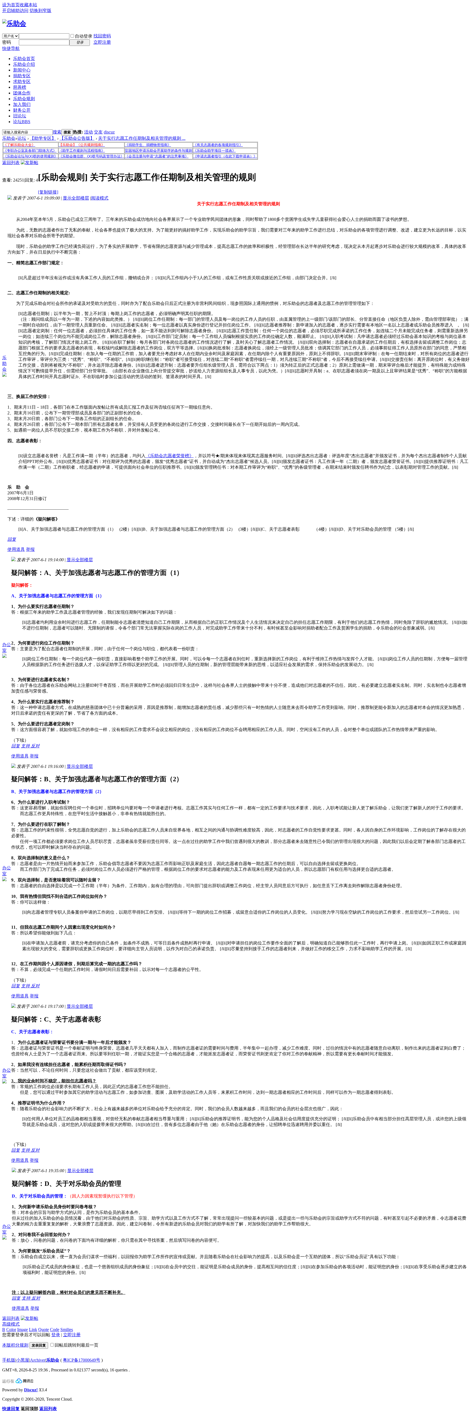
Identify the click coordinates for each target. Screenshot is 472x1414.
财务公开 (22, 110)
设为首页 (11, 4)
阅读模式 (99, 198)
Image (22, 1329)
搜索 (57, 132)
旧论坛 (19, 116)
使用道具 (16, 549)
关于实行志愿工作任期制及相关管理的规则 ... (141, 138)
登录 (55, 1334)
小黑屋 (22, 1360)
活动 (88, 132)
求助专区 (22, 81)
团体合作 (22, 93)
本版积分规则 (15, 1345)
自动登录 (83, 36)
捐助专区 (22, 75)
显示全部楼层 (76, 198)
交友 (98, 132)
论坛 (21, 121)
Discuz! (31, 1390)
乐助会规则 (24, 98)
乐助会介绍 (24, 64)
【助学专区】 (43, 138)
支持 (26, 746)
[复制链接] (48, 192)
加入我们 (22, 104)
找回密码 (102, 36)
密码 (6, 42)
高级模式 (11, 1324)
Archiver (37, 1360)
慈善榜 (19, 87)
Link (33, 1329)
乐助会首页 (24, 58)
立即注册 (102, 42)
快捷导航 (11, 48)
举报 (30, 549)
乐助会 (8, 138)
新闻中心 (22, 70)
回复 (11, 539)
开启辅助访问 (15, 10)
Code (54, 1329)
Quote (43, 1329)
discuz (109, 132)
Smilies (66, 1329)
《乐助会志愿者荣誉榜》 (170, 455)
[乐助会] (14, 23)
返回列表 (11, 162)
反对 (35, 746)
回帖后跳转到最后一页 (76, 1345)
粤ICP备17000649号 (81, 1360)
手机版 (8, 1360)
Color (11, 1329)
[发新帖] (29, 162)
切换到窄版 (40, 10)
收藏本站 (28, 4)
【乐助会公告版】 (77, 138)
